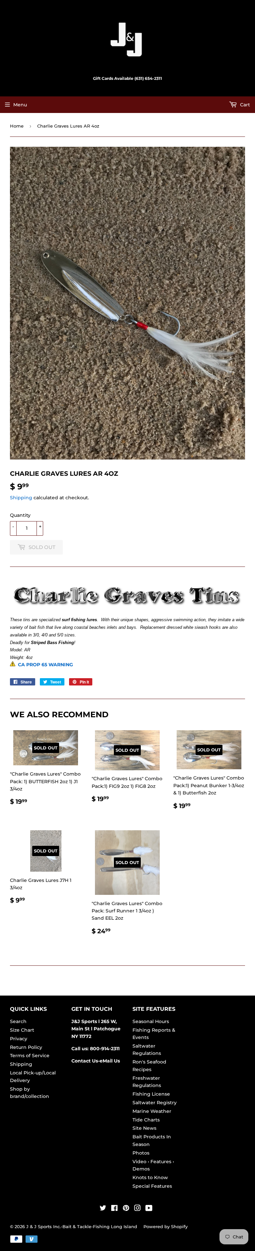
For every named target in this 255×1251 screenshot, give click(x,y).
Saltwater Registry (154, 1103)
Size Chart (22, 1030)
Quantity (20, 515)
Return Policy (26, 1047)
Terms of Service (29, 1056)
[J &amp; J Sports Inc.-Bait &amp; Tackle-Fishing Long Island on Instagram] (137, 1209)
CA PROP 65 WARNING (44, 665)
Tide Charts (146, 1120)
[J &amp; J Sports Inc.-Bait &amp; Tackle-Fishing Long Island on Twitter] (103, 1209)
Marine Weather (151, 1111)
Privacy (18, 1039)
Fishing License (151, 1094)
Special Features (152, 1186)
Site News (144, 1128)
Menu (20, 105)
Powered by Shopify (165, 1226)
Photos (140, 1153)
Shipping (21, 498)
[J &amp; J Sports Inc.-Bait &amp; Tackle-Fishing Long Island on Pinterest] (126, 1209)
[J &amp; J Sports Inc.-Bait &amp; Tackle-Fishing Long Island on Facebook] (114, 1209)
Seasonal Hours (150, 1021)
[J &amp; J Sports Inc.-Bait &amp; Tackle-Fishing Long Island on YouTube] (148, 1209)
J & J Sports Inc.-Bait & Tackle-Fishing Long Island (81, 1226)
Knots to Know (150, 1177)
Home (17, 126)
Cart (244, 105)
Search (18, 1021)
